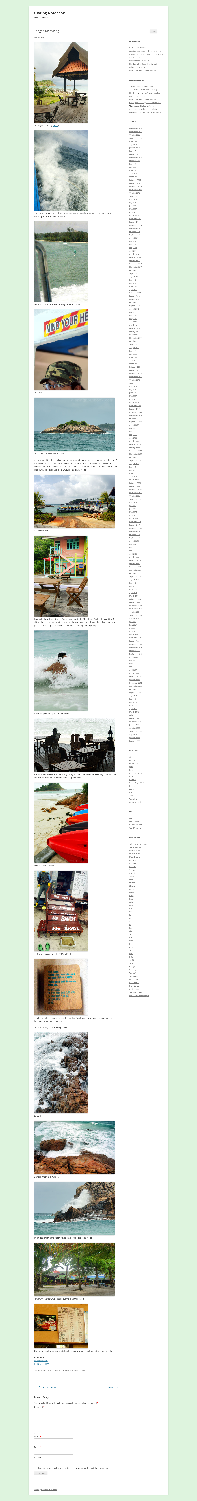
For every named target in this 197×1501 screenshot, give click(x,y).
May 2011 (133, 357)
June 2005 (133, 586)
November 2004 (135, 609)
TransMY (132, 973)
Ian (130, 928)
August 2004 (134, 618)
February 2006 (135, 560)
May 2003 (133, 667)
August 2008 (134, 463)
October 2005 (134, 573)
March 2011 (134, 364)
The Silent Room (135, 992)
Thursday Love (135, 847)
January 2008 (134, 486)
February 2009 (135, 444)
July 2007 (132, 505)
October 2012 (134, 302)
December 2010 (135, 373)
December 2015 (135, 186)
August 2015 (134, 199)
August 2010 (134, 386)
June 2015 (133, 206)
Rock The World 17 (153, 102)
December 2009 (135, 412)
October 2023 (134, 135)
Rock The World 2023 (137, 48)
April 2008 (133, 476)
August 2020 (134, 144)
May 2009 (133, 434)
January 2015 (134, 222)
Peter (131, 957)
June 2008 (133, 470)
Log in (131, 818)
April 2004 (133, 631)
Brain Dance (134, 986)
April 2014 (133, 251)
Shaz (131, 950)
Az (130, 921)
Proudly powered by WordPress (45, 1490)
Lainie (131, 902)
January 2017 (134, 154)
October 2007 (134, 496)
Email (37, 1447)
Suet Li (132, 883)
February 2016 (135, 180)
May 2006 (133, 550)
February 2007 (135, 521)
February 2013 (135, 293)
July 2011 (132, 351)
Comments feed (135, 825)
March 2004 (134, 634)
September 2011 (135, 344)
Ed (130, 924)
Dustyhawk (133, 979)
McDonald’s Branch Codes (143, 86)
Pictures (57, 1370)
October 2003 (134, 650)
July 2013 (132, 280)
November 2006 (135, 531)
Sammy (132, 876)
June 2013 (133, 283)
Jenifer (131, 892)
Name (37, 1436)
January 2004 (134, 641)
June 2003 (133, 663)
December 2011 (135, 335)
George (132, 966)
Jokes (131, 766)
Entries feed (134, 821)
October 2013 (134, 270)
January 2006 (134, 563)
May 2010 (133, 396)
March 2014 (134, 254)
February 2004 (135, 638)
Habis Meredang (41, 1364)
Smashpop (133, 976)
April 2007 (133, 515)
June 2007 (133, 509)
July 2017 (132, 151)
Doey (131, 905)
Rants (131, 792)
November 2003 (135, 647)
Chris (131, 947)
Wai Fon (132, 863)
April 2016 (133, 173)
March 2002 (134, 712)
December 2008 (135, 451)
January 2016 (134, 183)
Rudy (131, 944)
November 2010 (135, 376)
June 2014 (133, 244)
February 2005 (135, 599)
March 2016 (134, 177)
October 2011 (134, 341)
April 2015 (133, 212)
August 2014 (134, 238)
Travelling (65, 1370)
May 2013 (133, 286)
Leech (131, 899)
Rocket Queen (135, 850)
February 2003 (135, 676)
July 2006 (132, 544)
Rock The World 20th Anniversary (142, 70)
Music (131, 776)
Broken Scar (134, 989)
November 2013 (135, 267)
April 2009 (133, 438)
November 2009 (135, 415)
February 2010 (135, 405)
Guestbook (133, 763)
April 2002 (133, 708)
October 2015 (134, 193)
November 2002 (135, 686)
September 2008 (135, 460)
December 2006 (135, 528)
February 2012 (135, 328)
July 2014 (132, 241)
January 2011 (134, 370)
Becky (131, 895)
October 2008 (134, 457)
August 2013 (134, 276)
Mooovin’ (113, 1387)
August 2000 (134, 734)
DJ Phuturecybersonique (139, 995)
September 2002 (135, 692)
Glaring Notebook (49, 12)
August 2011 (134, 347)
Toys (131, 795)
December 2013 (135, 264)
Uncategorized (135, 802)
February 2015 (135, 218)
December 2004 (135, 605)
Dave (131, 953)
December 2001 (135, 721)
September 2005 (135, 576)
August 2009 (134, 425)
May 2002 (133, 705)
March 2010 (134, 402)
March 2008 (134, 480)
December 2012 (135, 299)
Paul (131, 937)
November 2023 (135, 131)
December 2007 (135, 489)
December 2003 (135, 644)
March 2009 (134, 441)
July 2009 (132, 428)
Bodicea (132, 866)
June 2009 (133, 431)
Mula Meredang (41, 1360)
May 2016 (133, 170)
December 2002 (135, 683)
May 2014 (133, 247)
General (132, 760)
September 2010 (135, 383)
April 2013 (133, 289)
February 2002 (135, 715)
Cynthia (132, 873)
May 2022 (133, 141)
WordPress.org (135, 828)
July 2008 (132, 467)
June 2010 (133, 393)
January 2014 (134, 260)
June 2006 (133, 547)
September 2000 (135, 731)
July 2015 (132, 202)
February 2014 (135, 257)
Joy (130, 918)
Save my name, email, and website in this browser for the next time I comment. (73, 1468)
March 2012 (134, 325)
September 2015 (135, 196)
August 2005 (134, 580)
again (55, 125)
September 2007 (135, 499)
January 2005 (134, 602)
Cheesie (132, 870)
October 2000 (134, 728)
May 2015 (133, 209)
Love (131, 770)
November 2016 (135, 157)
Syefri (131, 960)
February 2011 (135, 367)
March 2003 (134, 673)
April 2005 (133, 592)
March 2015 (134, 215)
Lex (130, 912)
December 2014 (135, 225)
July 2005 (132, 583)
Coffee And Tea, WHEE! (45, 1387)
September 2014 (135, 235)
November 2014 (135, 228)
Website (37, 1457)
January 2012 (134, 331)
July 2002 (132, 699)
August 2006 (134, 541)
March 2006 (134, 557)
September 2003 (135, 654)
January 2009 (134, 447)
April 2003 (133, 670)
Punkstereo (134, 982)
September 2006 (135, 538)
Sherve (132, 886)
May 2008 (133, 473)
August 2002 (134, 696)
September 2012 (135, 305)
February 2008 (135, 483)
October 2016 (134, 160)
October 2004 (134, 612)
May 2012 (133, 318)
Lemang (132, 970)
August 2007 (134, 502)
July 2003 (132, 660)
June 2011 (133, 354)
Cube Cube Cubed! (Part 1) (150, 112)
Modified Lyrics (135, 773)
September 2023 (135, 138)
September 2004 (135, 615)
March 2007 (134, 518)
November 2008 (135, 454)
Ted (130, 934)
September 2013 (135, 273)
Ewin (131, 941)
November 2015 (135, 189)
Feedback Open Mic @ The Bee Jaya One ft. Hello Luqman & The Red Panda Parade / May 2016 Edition (146, 54)
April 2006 (133, 554)
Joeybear (132, 860)
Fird (130, 931)
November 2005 (135, 570)
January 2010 (134, 409)
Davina (132, 889)
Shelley (132, 879)
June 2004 (133, 625)
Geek (131, 757)
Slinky (131, 963)
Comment (39, 1407)
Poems (132, 786)
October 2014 (134, 231)
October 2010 (134, 380)
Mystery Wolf (134, 854)
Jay (130, 915)
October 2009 (134, 418)
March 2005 (134, 596)
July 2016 (132, 164)
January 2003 (134, 679)
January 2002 (134, 718)
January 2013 (134, 296)
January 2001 (134, 725)
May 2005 (133, 589)
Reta (131, 908)
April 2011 (133, 360)
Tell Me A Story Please (138, 844)
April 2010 (133, 399)
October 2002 (134, 689)
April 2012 (133, 322)
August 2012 (134, 309)
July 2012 (132, 312)
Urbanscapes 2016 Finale (139, 61)
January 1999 (134, 741)
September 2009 (135, 422)
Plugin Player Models (137, 783)
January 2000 (134, 737)
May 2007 (133, 512)
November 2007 (135, 492)
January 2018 (134, 148)
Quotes (132, 789)
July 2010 (132, 389)
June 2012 (133, 315)
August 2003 (134, 657)
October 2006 (134, 534)
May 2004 (133, 628)
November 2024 (135, 128)
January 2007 (134, 525)
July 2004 (132, 621)
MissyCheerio (134, 857)
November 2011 (135, 338)
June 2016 (133, 167)
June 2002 (133, 702)
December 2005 (135, 567)
